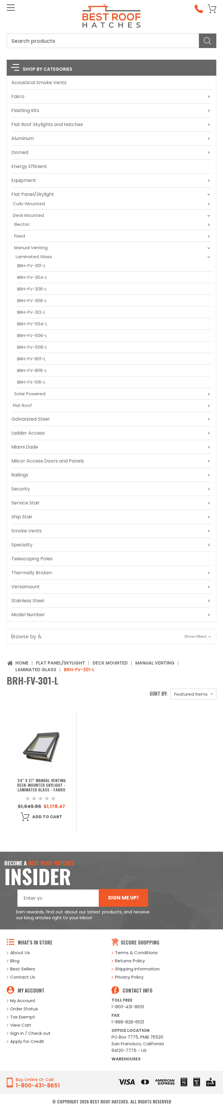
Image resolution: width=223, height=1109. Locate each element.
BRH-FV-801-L (31, 359)
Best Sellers (22, 969)
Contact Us (22, 977)
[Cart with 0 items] (212, 8)
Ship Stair (22, 516)
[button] (111, 636)
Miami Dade (24, 447)
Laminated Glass (34, 257)
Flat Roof (22, 405)
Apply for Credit (27, 1041)
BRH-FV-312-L (31, 312)
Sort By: (159, 693)
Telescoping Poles (32, 558)
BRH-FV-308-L (32, 300)
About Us (20, 952)
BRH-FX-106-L (31, 382)
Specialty (22, 544)
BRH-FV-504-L (32, 324)
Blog (14, 961)
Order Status (24, 1009)
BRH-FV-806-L (32, 370)
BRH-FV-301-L (31, 266)
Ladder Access (28, 433)
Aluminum (22, 138)
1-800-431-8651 (128, 1007)
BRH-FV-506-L (32, 335)
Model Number (28, 614)
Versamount (25, 586)
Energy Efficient (29, 166)
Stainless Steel (27, 600)
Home (21, 663)
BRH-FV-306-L (32, 289)
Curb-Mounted (29, 204)
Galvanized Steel (30, 419)
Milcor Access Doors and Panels (47, 461)
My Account (22, 1001)
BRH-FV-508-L (32, 347)
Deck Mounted (28, 215)
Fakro (17, 96)
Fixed (19, 236)
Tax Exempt (22, 1017)
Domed (19, 152)
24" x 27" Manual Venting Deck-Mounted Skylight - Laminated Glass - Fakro (41, 785)
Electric (22, 224)
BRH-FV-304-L (32, 277)
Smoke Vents (26, 530)
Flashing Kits (25, 110)
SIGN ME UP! (123, 897)
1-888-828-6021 (128, 1022)
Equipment (23, 180)
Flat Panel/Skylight (32, 194)
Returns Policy (130, 961)
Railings (19, 475)
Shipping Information (137, 969)
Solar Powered (29, 394)
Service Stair (25, 502)
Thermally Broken (31, 572)
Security (20, 489)
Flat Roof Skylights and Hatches (47, 124)
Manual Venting (31, 248)
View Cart (20, 1025)
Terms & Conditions (136, 952)
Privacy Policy (129, 977)
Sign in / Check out (30, 1033)
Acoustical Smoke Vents (38, 82)
